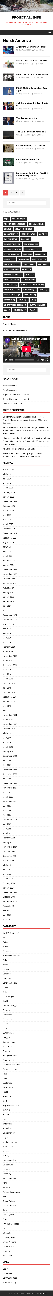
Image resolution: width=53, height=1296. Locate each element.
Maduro (43, 264)
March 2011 (8, 719)
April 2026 (7, 483)
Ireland (24, 259)
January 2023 (8, 592)
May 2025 (7, 515)
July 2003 (7, 910)
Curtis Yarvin (8, 1032)
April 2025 (7, 519)
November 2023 (10, 574)
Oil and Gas (8, 1164)
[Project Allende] (26, 10)
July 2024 (7, 546)
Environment (11, 254)
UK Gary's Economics (15, 305)
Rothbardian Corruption (27, 159)
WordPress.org (9, 1282)
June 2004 (7, 869)
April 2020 (7, 642)
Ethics (27, 254)
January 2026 (8, 497)
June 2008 (7, 778)
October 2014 (9, 692)
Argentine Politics (14, 224)
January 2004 (8, 888)
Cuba (5, 1028)
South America (12, 295)
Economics (31, 244)
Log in (5, 1269)
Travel (5, 1219)
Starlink (9, 300)
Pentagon (28, 280)
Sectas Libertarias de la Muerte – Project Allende (24, 427)
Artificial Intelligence (11, 955)
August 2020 (8, 624)
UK (33, 300)
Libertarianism (9, 1133)
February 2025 (9, 528)
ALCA (5, 942)
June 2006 (7, 806)
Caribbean (7, 973)
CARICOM (7, 978)
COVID (43, 234)
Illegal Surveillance (11, 1105)
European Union (10, 1069)
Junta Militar (11, 264)
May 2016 (7, 669)
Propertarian (12, 290)
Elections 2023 (12, 249)
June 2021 (7, 606)
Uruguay (6, 1251)
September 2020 (10, 619)
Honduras (7, 1096)
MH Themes (42, 1293)
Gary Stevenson (10, 385)
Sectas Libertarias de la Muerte (31, 60)
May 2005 (7, 828)
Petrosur (6, 1187)
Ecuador (6, 1051)
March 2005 (8, 833)
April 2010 (7, 742)
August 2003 (8, 906)
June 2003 (7, 915)
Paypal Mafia (11, 280)
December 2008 (10, 769)
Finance (40, 254)
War (33, 310)
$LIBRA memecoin (11, 933)
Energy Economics (11, 1055)
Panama (6, 1169)
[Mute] (42, 359)
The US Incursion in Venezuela (31, 131)
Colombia (7, 1010)
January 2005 (8, 842)
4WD (5, 937)
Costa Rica (7, 1019)
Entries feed (8, 1273)
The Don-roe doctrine (26, 118)
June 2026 (7, 478)
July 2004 (7, 865)
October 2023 (9, 578)
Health (5, 1092)
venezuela (20, 310)
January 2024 (8, 565)
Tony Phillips (39, 50)
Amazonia (7, 946)
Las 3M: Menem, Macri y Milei (30, 145)
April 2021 (7, 610)
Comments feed (10, 1278)
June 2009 (7, 760)
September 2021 (10, 601)
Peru (5, 1183)
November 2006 (10, 801)
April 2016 (7, 674)
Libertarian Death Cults (13, 403)
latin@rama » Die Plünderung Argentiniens (21, 453)
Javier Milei (39, 259)
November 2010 (10, 724)
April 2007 (7, 792)
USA (7, 310)
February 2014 (9, 701)
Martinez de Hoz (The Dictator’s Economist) (22, 456)
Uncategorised (9, 1237)
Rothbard (29, 290)
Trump (23, 300)
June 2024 (7, 551)
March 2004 (8, 878)
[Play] (6, 359)
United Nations (9, 1242)
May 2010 (7, 737)
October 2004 (9, 851)
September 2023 (10, 583)
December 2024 (10, 533)
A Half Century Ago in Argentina (32, 74)
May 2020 (7, 637)
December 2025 (10, 501)
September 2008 (10, 774)
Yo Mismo (7, 448)
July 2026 (7, 474)
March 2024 (8, 556)
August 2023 (8, 587)
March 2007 (8, 797)
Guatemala (7, 1083)
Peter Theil (10, 285)
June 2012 (7, 710)
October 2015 (9, 683)
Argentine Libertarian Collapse (31, 46)
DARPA (25, 239)
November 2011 (10, 715)
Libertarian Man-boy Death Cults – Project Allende (25, 438)
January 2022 (8, 597)
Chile (7, 229)
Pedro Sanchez (9, 1178)
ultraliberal (37, 305)
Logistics (6, 1137)
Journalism (7, 1128)
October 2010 (9, 728)
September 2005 (10, 819)
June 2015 (7, 688)
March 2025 (8, 524)
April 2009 (7, 765)
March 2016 (8, 678)
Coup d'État (28, 234)
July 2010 (7, 733)
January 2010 (8, 751)
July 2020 (7, 628)
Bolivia (6, 960)
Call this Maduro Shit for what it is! (32, 104)
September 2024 (10, 538)
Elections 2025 (33, 249)
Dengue (6, 1037)
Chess (5, 987)
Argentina (18, 219)
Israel (5, 1119)
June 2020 (7, 633)
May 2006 (7, 810)
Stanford (30, 295)
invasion (9, 259)
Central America (10, 983)
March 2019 (8, 651)
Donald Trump (12, 244)
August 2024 (8, 542)
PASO (30, 274)
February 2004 (9, 883)
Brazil (5, 964)
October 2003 (9, 896)
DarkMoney (10, 239)
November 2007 (10, 787)
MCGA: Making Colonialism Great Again (32, 89)
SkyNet (43, 290)
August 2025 (8, 510)
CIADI (5, 1001)
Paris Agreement (13, 274)
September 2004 (10, 856)
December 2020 (10, 615)
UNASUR (6, 1232)
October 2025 (9, 506)
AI (6, 219)
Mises (26, 269)
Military (6, 1155)
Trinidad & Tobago (11, 1223)
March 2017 (8, 660)
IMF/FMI (6, 1110)
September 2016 (10, 665)
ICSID (5, 1101)
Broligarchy (36, 224)
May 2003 (7, 919)
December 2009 (10, 756)
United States (9, 1246)
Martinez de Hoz (10, 1142)
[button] (49, 32)
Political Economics (32, 285)
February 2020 (9, 647)
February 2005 (9, 837)
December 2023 (10, 569)
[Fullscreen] (46, 359)
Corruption (11, 234)
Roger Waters (9, 1201)
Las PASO (28, 264)
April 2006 (7, 815)
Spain (5, 1210)
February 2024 (9, 560)
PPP (4, 1196)
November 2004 (10, 847)
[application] (26, 349)
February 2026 (9, 492)
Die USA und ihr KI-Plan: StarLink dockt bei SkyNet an (32, 174)
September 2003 (10, 901)
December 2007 (10, 783)
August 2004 (8, 860)
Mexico (6, 1151)
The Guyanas (8, 1214)
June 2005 (7, 824)
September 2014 (10, 697)
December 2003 (10, 892)
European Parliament (12, 1064)
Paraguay (7, 1173)
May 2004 (7, 874)
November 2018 (10, 656)
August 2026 (8, 469)
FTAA (5, 1078)
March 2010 (8, 747)
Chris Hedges (8, 996)
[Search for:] (26, 203)
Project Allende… (10, 324)
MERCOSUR (8, 1146)
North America (9, 1160)
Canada (6, 969)
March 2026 (8, 487)
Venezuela (7, 1255)
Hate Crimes (8, 1087)
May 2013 (7, 706)
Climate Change (23, 229)
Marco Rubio (11, 269)
